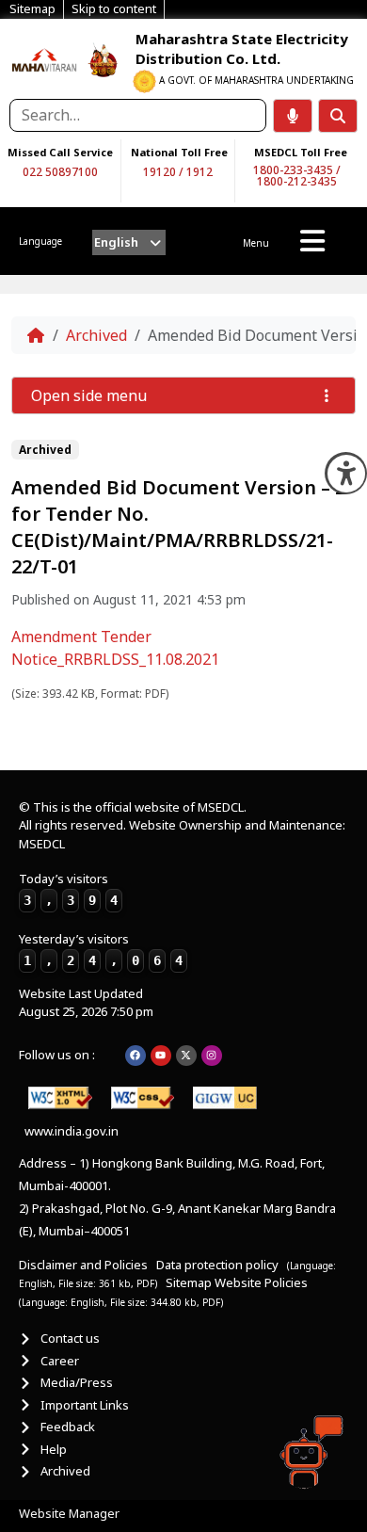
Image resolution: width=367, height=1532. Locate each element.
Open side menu (89, 395)
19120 (159, 172)
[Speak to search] (292, 116)
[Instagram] (211, 1055)
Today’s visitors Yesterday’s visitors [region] (101, 919)
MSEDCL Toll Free (300, 152)
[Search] (338, 116)
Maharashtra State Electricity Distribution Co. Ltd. (242, 48)
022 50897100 (60, 172)
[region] (45, 59)
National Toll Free (179, 152)
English (116, 242)
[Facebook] (135, 1055)
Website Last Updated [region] (86, 1003)
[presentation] (129, 242)
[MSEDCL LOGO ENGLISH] (45, 59)
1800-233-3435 (293, 170)
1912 (199, 172)
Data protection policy (218, 1264)
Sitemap (189, 1282)
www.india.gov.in (71, 1130)
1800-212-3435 (297, 181)
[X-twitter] (186, 1055)
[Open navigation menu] (312, 241)
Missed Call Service (60, 152)
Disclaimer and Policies (83, 1264)
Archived (96, 335)
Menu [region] (256, 243)
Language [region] (40, 241)
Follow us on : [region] (57, 1054)
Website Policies (261, 1282)
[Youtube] (161, 1055)
